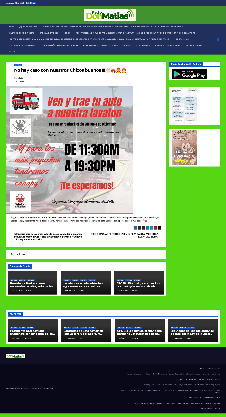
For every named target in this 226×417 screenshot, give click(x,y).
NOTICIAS (18, 65)
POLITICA (22, 280)
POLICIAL (75, 280)
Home (11, 27)
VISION (11, 51)
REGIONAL (31, 280)
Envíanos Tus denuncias (21, 33)
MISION (67, 33)
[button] (214, 39)
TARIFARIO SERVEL (195, 45)
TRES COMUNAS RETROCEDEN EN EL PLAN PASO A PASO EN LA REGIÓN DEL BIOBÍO (124, 235)
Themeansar (48, 388)
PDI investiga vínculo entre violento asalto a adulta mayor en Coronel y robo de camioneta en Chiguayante (135, 33)
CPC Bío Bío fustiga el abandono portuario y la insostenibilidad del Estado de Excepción (139, 286)
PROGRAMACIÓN (182, 39)
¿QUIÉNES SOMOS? (28, 27)
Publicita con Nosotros (21, 45)
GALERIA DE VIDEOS (49, 33)
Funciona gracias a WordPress (17, 388)
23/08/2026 (17, 338)
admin (20, 78)
